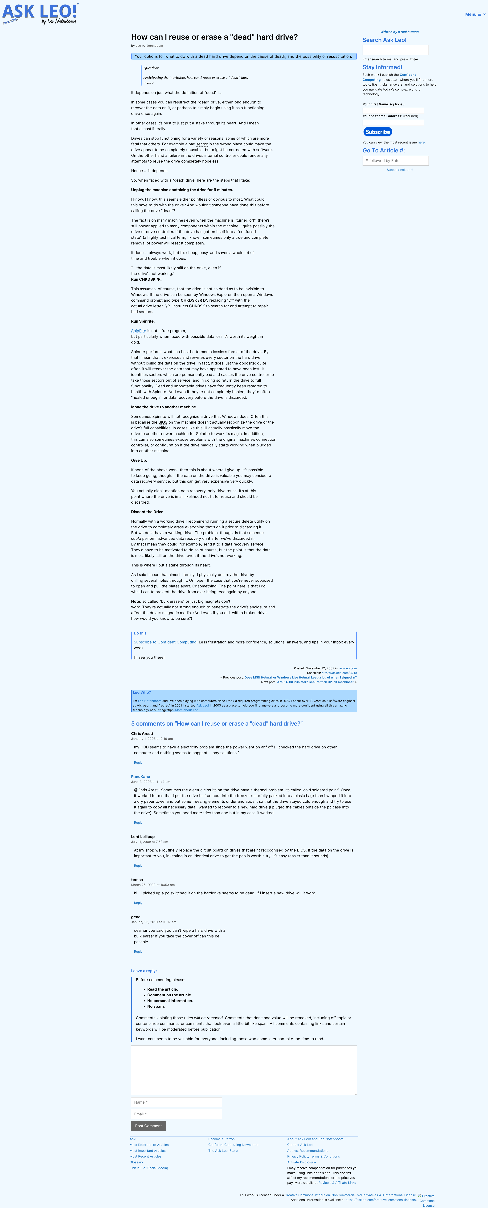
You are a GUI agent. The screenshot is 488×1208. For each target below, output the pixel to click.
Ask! (133, 1139)
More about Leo (186, 710)
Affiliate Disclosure (301, 1162)
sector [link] (202, 144)
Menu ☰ (473, 14)
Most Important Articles (148, 1151)
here (421, 142)
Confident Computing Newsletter (233, 1145)
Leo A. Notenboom (149, 45)
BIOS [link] (163, 422)
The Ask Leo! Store (223, 1151)
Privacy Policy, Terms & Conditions (313, 1156)
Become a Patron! (222, 1139)
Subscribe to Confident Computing (165, 642)
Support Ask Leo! (400, 170)
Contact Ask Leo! (300, 1145)
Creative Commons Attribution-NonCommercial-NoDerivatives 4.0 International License (350, 1195)
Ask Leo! (203, 705)
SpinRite (138, 330)
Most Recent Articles (145, 1156)
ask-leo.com (348, 668)
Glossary (136, 1162)
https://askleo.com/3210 (339, 673)
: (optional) (384, 104)
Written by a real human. (400, 32)
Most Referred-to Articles (149, 1145)
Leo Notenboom (149, 701)
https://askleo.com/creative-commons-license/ (381, 1200)
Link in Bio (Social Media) (149, 1168)
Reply (138, 762)
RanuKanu (140, 776)
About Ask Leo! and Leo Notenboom (315, 1139)
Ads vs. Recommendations (307, 1151)
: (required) (390, 116)
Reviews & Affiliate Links (337, 1183)
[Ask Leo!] (43, 14)
